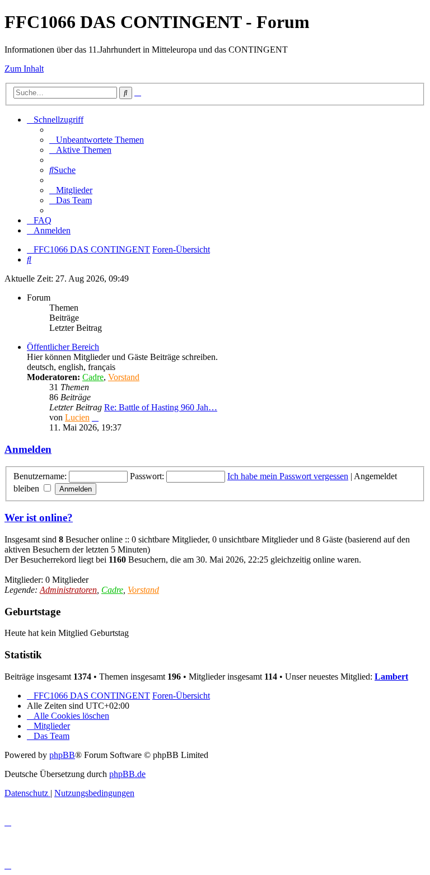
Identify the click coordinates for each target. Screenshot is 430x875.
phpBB (62, 755)
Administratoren (68, 590)
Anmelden (28, 449)
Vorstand (123, 377)
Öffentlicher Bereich (63, 347)
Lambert (391, 676)
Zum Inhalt (24, 68)
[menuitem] (96, 139)
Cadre (93, 377)
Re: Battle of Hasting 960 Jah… (160, 407)
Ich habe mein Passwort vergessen (287, 476)
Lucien (77, 417)
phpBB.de (127, 774)
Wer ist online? (38, 517)
